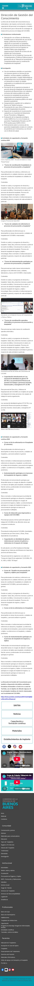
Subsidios (4, 882)
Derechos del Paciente (7, 954)
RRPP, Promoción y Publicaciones (11, 879)
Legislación (4, 896)
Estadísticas (4, 899)
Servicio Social (5, 885)
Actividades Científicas (7, 930)
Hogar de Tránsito (6, 888)
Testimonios (4, 851)
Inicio (2, 813)
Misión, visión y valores (8, 870)
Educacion (4, 839)
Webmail (3, 816)
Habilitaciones (5, 917)
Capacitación (5, 923)
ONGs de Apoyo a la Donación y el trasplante (14, 960)
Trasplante (4, 948)
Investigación (5, 856)
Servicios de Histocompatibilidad (10, 894)
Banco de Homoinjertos (8, 914)
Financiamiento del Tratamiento (10, 951)
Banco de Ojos (5, 912)
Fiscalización (4, 873)
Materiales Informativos (8, 957)
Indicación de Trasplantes (8, 943)
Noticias (3, 833)
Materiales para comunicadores (10, 836)
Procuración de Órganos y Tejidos (11, 876)
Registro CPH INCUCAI (7, 845)
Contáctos (4, 819)
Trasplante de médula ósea (9, 920)
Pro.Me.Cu (4, 963)
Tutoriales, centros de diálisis (9, 932)
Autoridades (4, 867)
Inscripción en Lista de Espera (9, 945)
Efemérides (4, 853)
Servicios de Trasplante (8, 891)
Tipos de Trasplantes (7, 842)
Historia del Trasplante (7, 848)
